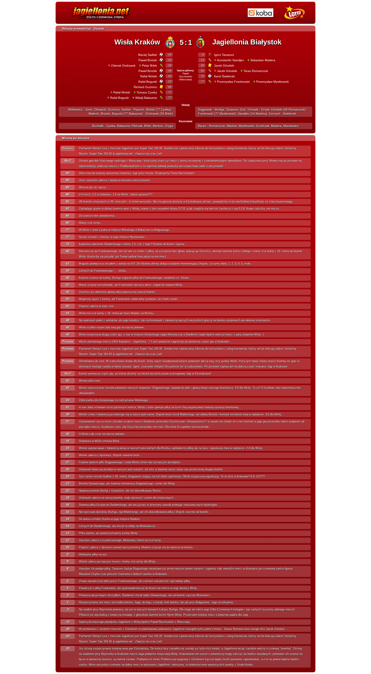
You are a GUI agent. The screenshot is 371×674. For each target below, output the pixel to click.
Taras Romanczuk (255, 71)
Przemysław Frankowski (233, 81)
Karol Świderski (224, 76)
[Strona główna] (101, 20)
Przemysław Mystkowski (272, 81)
